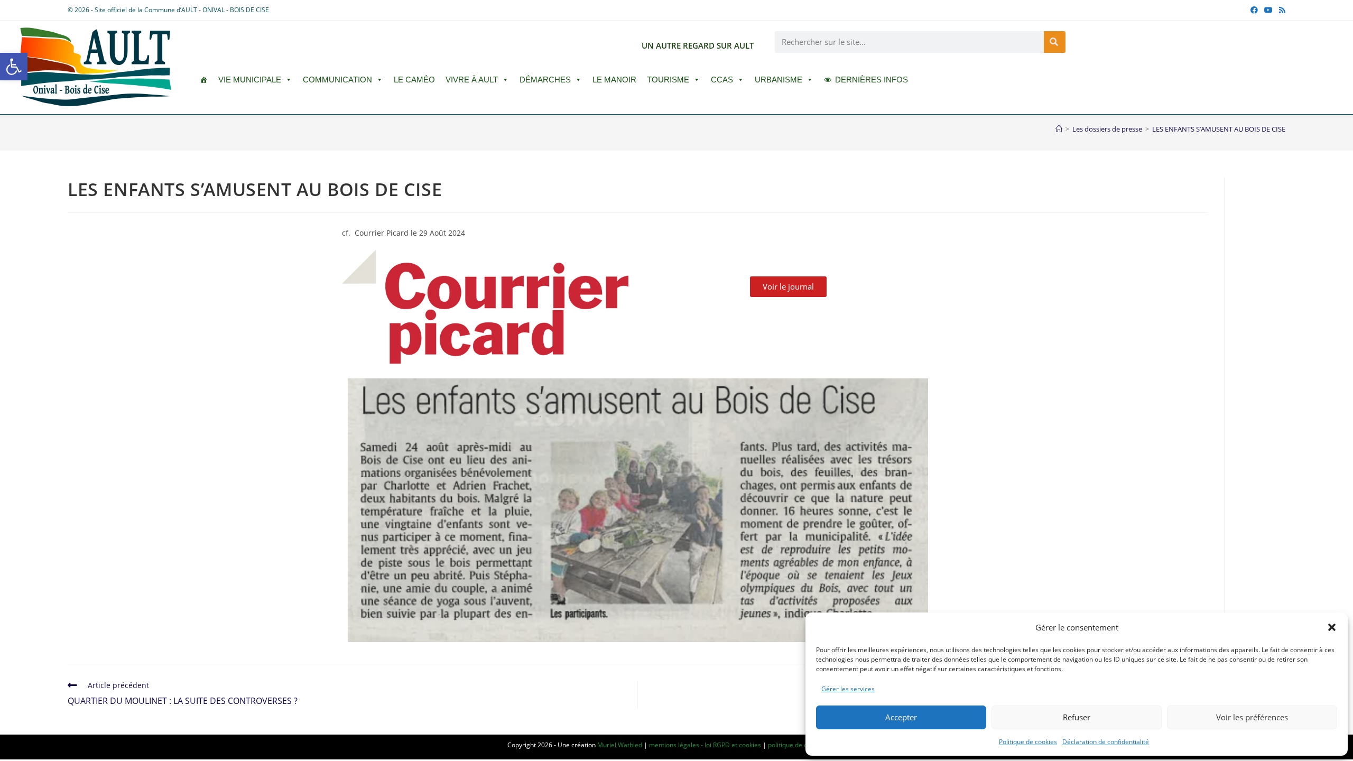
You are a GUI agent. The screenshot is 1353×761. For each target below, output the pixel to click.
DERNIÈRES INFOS (871, 79)
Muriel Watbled (619, 744)
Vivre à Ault (472, 79)
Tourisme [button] (668, 79)
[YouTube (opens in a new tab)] (1268, 10)
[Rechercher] (1054, 42)
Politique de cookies (1028, 741)
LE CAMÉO (414, 79)
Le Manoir (614, 79)
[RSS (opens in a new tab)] (1280, 10)
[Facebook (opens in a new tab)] (1254, 10)
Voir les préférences (1252, 717)
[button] (13, 66)
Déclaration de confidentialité (1105, 741)
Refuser (1076, 717)
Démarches (545, 79)
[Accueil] (1058, 129)
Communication (337, 79)
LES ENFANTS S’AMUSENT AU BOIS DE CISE (1218, 129)
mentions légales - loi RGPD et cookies (705, 744)
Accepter (901, 717)
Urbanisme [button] (778, 79)
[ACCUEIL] (204, 80)
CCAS (722, 79)
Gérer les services (848, 688)
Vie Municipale (249, 79)
